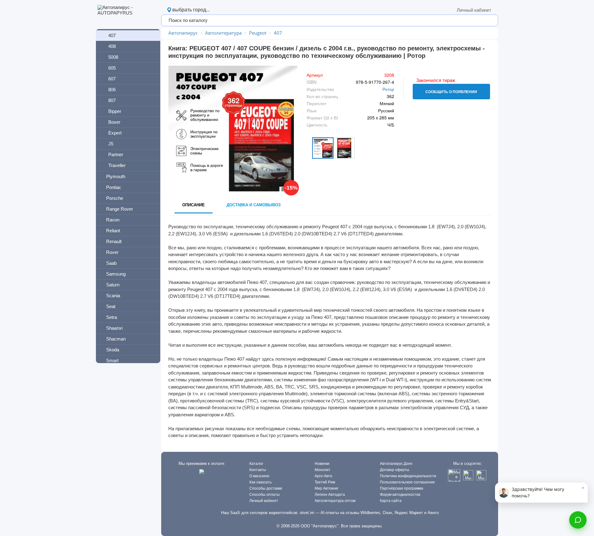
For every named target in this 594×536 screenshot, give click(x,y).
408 (112, 46)
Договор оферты (394, 470)
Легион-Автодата (330, 494)
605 (112, 68)
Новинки (322, 463)
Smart (112, 360)
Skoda (112, 349)
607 (112, 78)
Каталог (256, 463)
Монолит (322, 470)
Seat (110, 306)
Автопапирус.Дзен (396, 463)
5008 (113, 57)
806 (112, 89)
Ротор (388, 89)
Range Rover (119, 209)
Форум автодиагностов (400, 494)
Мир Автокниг (326, 488)
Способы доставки (265, 488)
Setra (111, 317)
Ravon (112, 219)
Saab (111, 263)
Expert (115, 132)
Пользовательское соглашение (407, 482)
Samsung (116, 274)
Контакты (257, 470)
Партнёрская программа (401, 488)
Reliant (113, 230)
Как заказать (260, 482)
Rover (112, 252)
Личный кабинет (474, 10)
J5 (110, 143)
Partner (115, 154)
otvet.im (307, 512)
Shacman (116, 338)
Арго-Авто (323, 476)
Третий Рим (325, 482)
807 (112, 100)
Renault (114, 241)
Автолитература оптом (335, 501)
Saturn (112, 284)
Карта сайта (391, 501)
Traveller (117, 165)
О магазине (259, 476)
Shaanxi (114, 328)
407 (112, 35)
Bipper (114, 111)
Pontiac (113, 187)
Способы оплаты (264, 494)
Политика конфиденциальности (408, 476)
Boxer (114, 122)
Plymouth (115, 176)
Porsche (114, 198)
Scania (113, 295)
